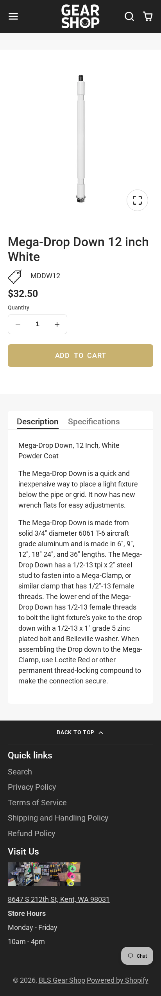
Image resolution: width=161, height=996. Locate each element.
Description (38, 422)
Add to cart (80, 355)
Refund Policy (31, 833)
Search (20, 771)
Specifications (94, 422)
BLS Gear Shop (62, 980)
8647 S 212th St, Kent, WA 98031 (59, 899)
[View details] (44, 874)
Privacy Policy (32, 787)
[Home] (80, 16)
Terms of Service (37, 802)
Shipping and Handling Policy (58, 818)
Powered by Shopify (117, 980)
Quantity (18, 307)
